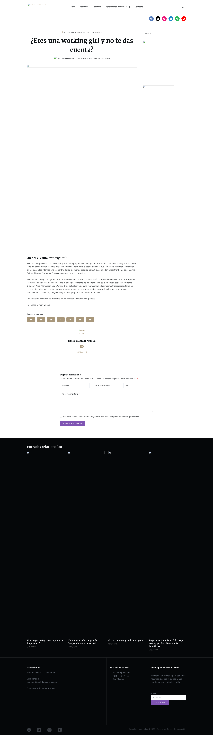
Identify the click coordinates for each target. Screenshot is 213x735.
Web (127, 385)
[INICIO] (62, 32)
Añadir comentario (71, 394)
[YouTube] (183, 18)
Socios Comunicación (176, 729)
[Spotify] (177, 18)
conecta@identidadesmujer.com (42, 682)
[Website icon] (82, 346)
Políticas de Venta (121, 676)
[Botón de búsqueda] (183, 33)
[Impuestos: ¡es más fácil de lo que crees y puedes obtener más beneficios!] (167, 543)
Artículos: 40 (82, 352)
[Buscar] (183, 7)
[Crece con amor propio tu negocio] (126, 543)
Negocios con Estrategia (99, 58)
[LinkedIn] (171, 18)
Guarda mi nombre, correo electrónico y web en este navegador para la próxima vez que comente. (101, 417)
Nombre (66, 385)
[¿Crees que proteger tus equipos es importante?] (45, 543)
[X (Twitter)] (158, 18)
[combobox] (162, 33)
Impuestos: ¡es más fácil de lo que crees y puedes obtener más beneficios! (166, 643)
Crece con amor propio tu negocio (125, 640)
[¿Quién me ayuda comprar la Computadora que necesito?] (86, 543)
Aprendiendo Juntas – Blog (118, 7)
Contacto (139, 7)
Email (154, 693)
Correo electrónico (103, 385)
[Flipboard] (90, 319)
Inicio (72, 7)
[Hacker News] (51, 319)
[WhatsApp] (80, 319)
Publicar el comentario (73, 423)
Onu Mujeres (118, 679)
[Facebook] (151, 18)
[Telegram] (61, 319)
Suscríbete (160, 702)
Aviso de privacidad (122, 672)
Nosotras (97, 7)
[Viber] (70, 319)
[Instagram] (164, 18)
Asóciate (84, 7)
